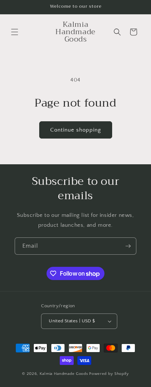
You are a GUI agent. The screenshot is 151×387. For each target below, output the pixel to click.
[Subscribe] (128, 246)
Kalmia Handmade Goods (64, 374)
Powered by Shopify (109, 374)
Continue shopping (75, 130)
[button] (15, 32)
